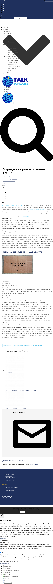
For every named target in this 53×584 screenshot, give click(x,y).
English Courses (10, 46)
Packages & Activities (12, 62)
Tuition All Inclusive (14, 66)
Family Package (12, 64)
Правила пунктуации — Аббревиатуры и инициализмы (21, 390)
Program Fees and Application (12, 477)
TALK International (7, 176)
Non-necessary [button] (4, 551)
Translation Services (10, 490)
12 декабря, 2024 (13, 179)
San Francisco (10, 42)
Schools (5, 29)
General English (12, 48)
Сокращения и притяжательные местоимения (28, 345)
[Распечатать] (3, 202)
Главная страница (4, 162)
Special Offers (7, 73)
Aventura (8, 33)
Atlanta (8, 31)
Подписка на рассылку (7, 18)
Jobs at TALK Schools (10, 480)
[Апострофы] (14, 370)
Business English (13, 60)
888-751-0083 (49, 1)
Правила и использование (9, 181)
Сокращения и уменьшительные (12, 205)
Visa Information (9, 476)
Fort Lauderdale (10, 38)
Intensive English (13, 52)
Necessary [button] (3, 538)
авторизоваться (34, 464)
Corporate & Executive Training (12, 487)
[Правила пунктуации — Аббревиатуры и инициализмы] (14, 388)
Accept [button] (22, 511)
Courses (5, 44)
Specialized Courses (11, 56)
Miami (7, 40)
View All (10, 71)
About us (5, 27)
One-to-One (11, 54)
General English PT (13, 50)
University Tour (12, 69)
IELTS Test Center (9, 479)
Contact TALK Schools (10, 474)
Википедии (26, 216)
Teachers (7, 489)
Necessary (5, 540)
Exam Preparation (13, 58)
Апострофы (9, 372)
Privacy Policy (17, 511)
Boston (8, 36)
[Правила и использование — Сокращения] (14, 406)
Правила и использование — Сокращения (17, 408)
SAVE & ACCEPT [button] (4, 563)
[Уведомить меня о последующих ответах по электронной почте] (32, 452)
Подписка (4, 16)
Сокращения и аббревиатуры (38, 210)
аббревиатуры (7, 345)
